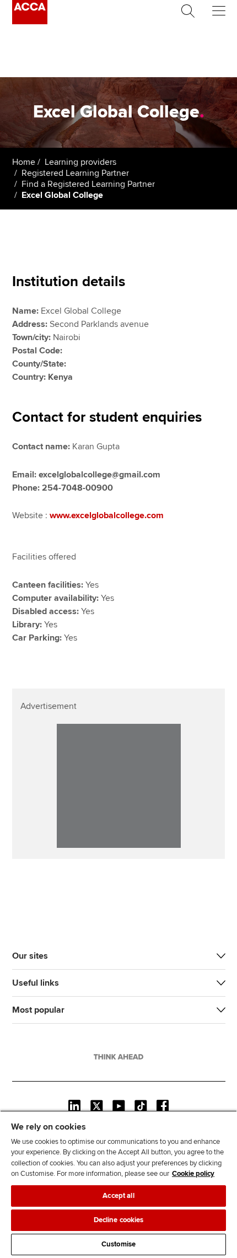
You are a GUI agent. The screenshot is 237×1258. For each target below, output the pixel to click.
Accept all (118, 1195)
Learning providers (80, 162)
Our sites (30, 955)
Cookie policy (193, 1173)
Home (23, 162)
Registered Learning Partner (75, 173)
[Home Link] (118, 1056)
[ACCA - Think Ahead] (29, 21)
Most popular (38, 1009)
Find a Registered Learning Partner (88, 184)
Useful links (35, 982)
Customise (118, 1244)
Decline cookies (119, 1220)
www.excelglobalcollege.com (107, 515)
